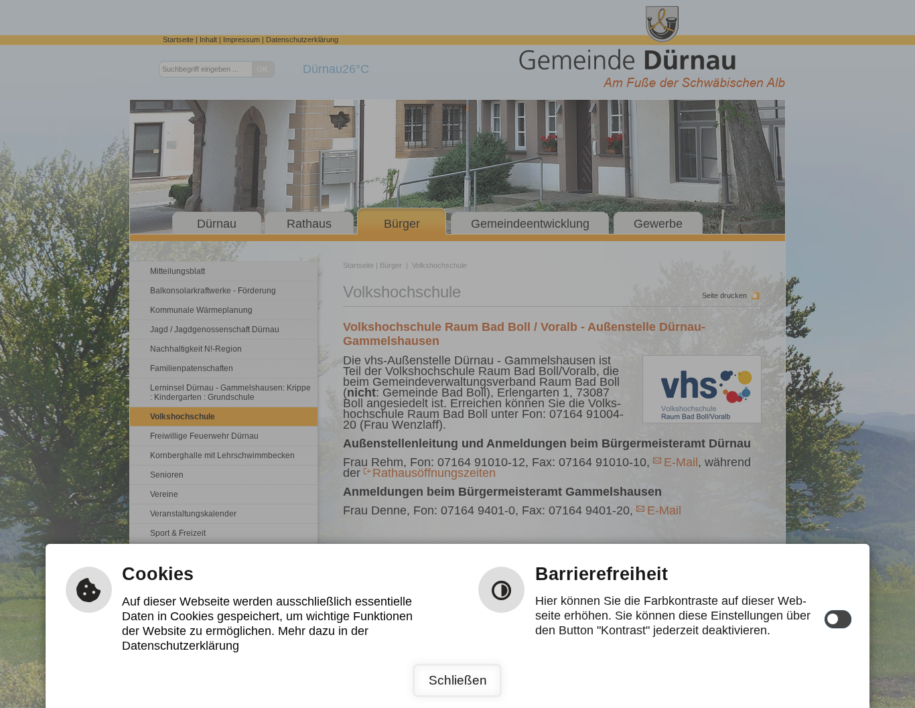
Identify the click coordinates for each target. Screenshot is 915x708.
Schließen (458, 680)
